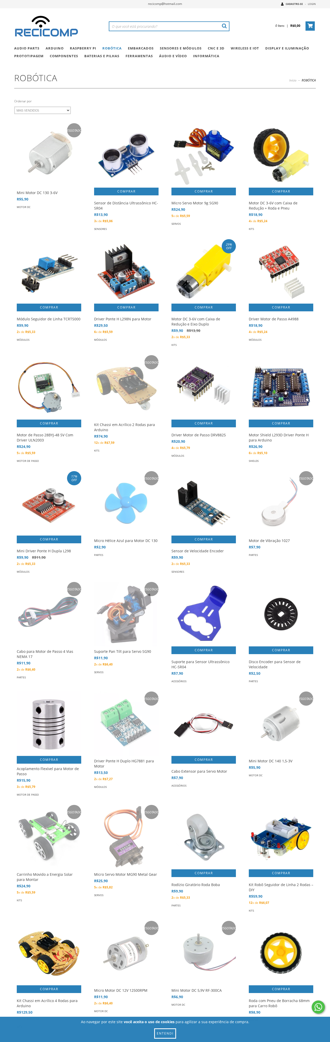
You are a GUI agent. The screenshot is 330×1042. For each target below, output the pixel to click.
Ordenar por (23, 101)
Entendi (165, 1033)
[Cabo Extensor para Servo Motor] (203, 723)
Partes (98, 555)
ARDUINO (55, 48)
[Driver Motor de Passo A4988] (281, 271)
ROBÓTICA (112, 48)
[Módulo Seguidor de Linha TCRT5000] (49, 271)
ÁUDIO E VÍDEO (173, 56)
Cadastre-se (294, 4)
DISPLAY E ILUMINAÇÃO (287, 48)
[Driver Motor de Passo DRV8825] (203, 387)
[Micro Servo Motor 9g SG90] (203, 155)
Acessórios (178, 681)
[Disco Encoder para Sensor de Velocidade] (281, 614)
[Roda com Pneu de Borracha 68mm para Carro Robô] (281, 953)
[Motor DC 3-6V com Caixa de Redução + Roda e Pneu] (281, 155)
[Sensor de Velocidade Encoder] (203, 503)
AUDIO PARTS (26, 48)
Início (292, 80)
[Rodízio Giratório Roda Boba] (203, 837)
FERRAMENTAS (139, 56)
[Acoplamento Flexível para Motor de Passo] (49, 723)
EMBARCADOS (141, 48)
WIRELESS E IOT (245, 48)
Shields (254, 461)
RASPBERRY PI (83, 48)
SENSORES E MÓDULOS (181, 48)
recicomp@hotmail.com (165, 4)
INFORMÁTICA (206, 56)
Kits (251, 229)
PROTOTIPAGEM (29, 56)
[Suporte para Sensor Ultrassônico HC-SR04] (203, 614)
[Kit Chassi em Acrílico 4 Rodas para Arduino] (49, 953)
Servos (176, 224)
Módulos (23, 339)
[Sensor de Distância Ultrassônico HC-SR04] (126, 155)
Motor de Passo (28, 461)
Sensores (100, 229)
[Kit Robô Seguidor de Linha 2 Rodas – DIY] (281, 837)
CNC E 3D (216, 48)
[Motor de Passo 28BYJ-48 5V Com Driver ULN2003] (49, 387)
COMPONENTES (64, 56)
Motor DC (23, 207)
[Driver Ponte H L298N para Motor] (126, 271)
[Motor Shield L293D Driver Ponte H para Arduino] (281, 387)
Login (312, 4)
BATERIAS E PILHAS (101, 56)
